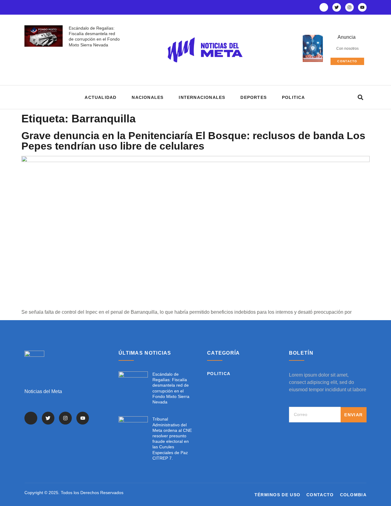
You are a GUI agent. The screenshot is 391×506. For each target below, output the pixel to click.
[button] (360, 97)
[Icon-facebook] (324, 7)
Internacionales (202, 97)
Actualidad (100, 97)
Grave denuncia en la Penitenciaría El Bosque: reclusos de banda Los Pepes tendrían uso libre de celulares (193, 141)
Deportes (253, 97)
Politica (293, 97)
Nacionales (147, 97)
